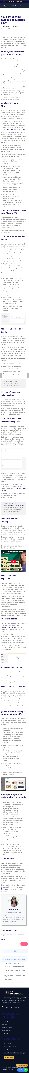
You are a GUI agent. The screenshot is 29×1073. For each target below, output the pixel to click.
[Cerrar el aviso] (27, 1)
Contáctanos (5, 889)
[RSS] (17, 1053)
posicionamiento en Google (9, 627)
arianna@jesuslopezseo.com (11, 912)
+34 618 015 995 (7, 1043)
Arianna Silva (13, 909)
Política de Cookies (6, 1030)
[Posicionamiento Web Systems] (5, 5)
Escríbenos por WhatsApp (10, 1046)
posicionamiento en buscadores (16, 129)
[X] (8, 1053)
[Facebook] (5, 1053)
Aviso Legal (4, 1024)
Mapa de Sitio (5, 1021)
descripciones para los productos (13, 505)
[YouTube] (11, 1053)
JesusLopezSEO (10, 1064)
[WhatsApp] (24, 1053)
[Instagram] (14, 1053)
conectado (18, 934)
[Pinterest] (21, 1053)
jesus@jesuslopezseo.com (10, 1049)
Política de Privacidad (7, 1027)
